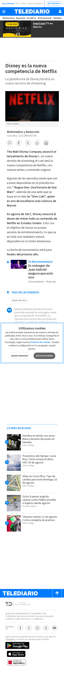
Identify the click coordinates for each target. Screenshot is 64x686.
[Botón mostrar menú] (3, 11)
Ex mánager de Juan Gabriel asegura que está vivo (40, 271)
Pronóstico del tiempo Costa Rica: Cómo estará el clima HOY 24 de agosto (39, 459)
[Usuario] (60, 11)
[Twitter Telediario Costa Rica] (29, 628)
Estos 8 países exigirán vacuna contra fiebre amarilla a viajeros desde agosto (39, 500)
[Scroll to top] (57, 593)
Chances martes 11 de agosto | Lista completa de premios (39, 518)
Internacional (44, 18)
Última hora (8, 18)
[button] (9, 142)
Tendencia (58, 18)
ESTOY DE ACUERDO (44, 356)
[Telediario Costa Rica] (32, 11)
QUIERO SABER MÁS (19, 356)
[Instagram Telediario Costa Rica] (37, 628)
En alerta (31, 18)
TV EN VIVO (55, 3)
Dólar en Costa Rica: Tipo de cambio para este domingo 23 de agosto (39, 479)
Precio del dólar (35, 3)
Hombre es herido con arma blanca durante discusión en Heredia (38, 439)
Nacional (20, 18)
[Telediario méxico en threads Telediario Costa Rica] (46, 628)
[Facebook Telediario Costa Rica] (20, 628)
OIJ (17, 3)
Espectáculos (19, 300)
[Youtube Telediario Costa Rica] (54, 628)
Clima (23, 3)
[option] (32, 109)
